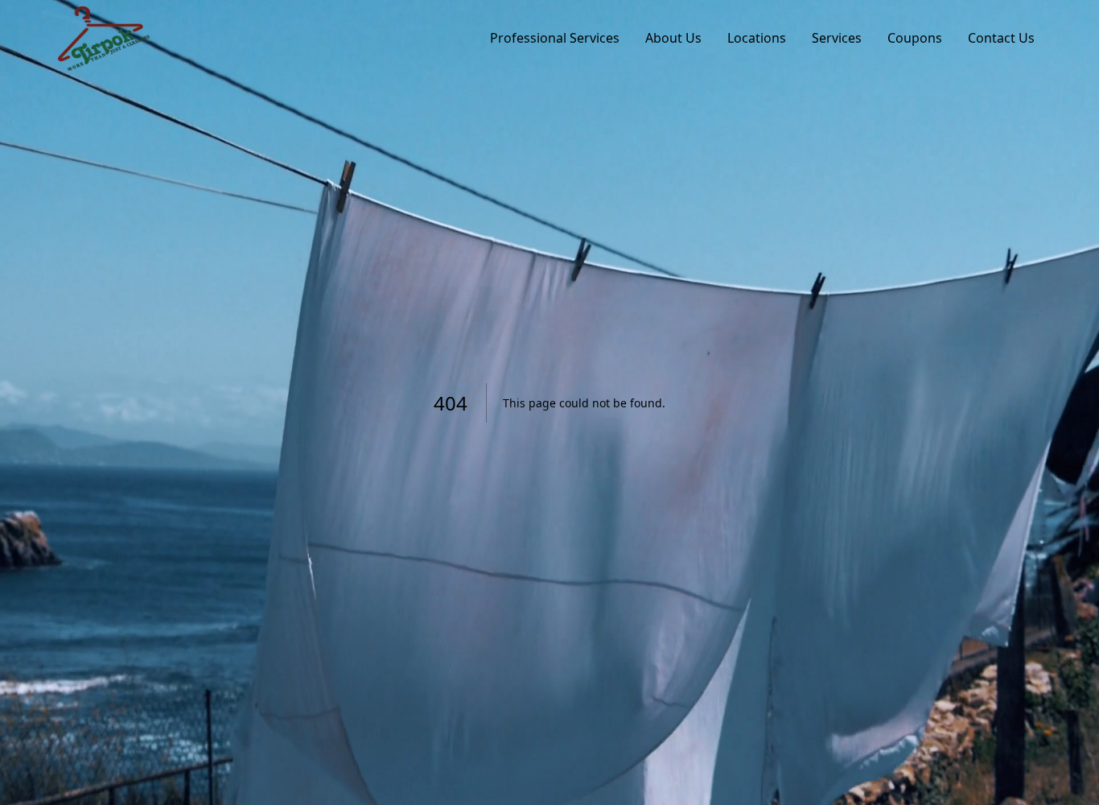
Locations (756, 38)
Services (837, 38)
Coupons (914, 38)
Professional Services (554, 38)
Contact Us (1001, 38)
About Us (673, 38)
